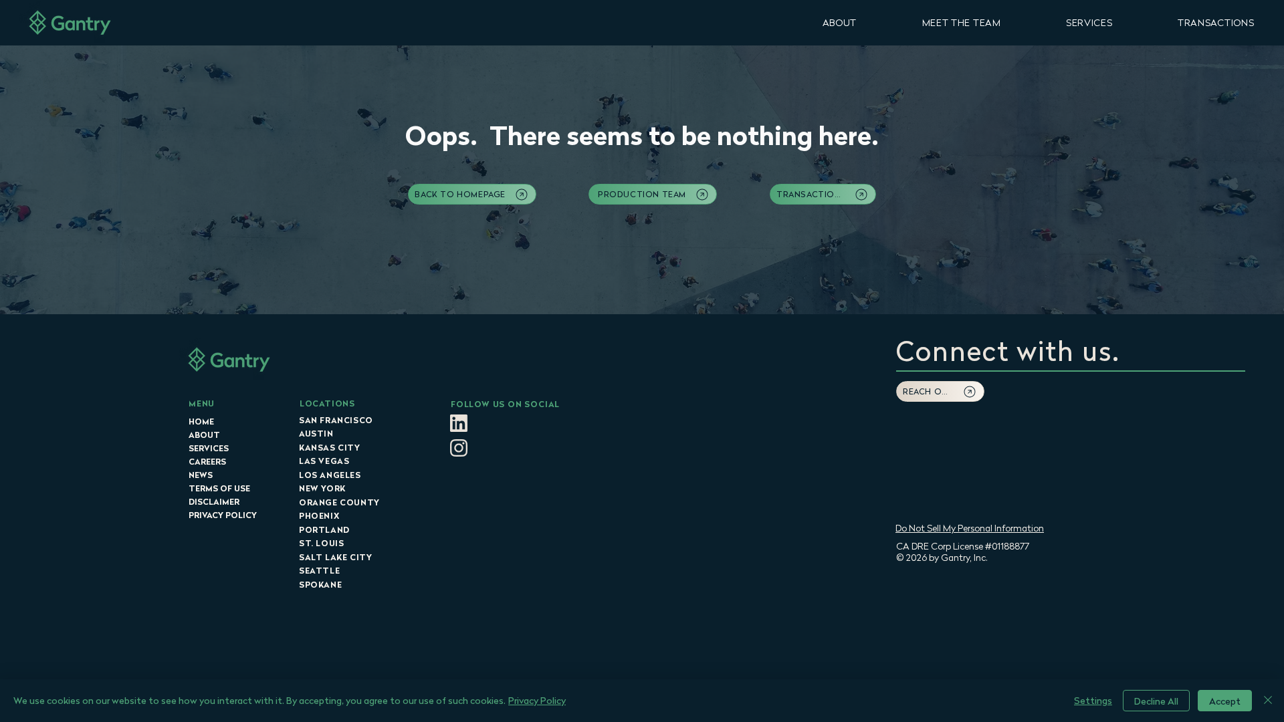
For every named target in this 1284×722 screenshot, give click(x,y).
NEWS (201, 475)
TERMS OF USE (219, 488)
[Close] (1268, 700)
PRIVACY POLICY (223, 515)
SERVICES (209, 448)
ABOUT (204, 435)
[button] (839, 22)
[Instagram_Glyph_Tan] (458, 448)
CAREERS (207, 462)
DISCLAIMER (214, 502)
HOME (201, 421)
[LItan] (458, 423)
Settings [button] (1093, 700)
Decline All (1156, 701)
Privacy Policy (537, 700)
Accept (1225, 701)
